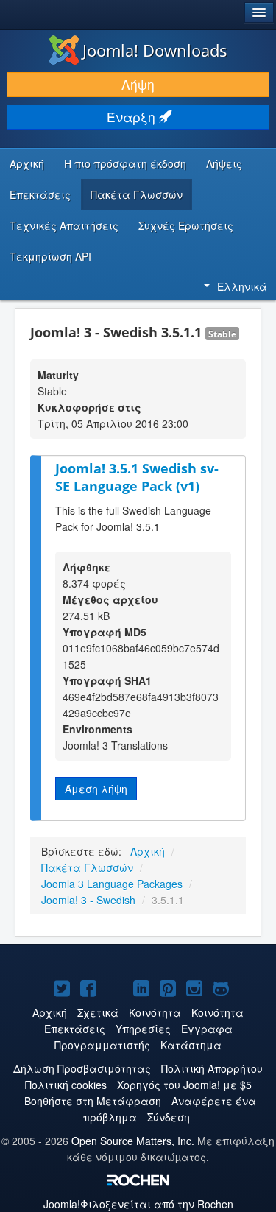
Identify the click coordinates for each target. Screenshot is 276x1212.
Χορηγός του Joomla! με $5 (184, 1084)
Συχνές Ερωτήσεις (185, 225)
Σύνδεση (168, 1117)
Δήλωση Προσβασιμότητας (82, 1068)
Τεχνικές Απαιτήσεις (64, 225)
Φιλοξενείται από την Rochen (138, 1204)
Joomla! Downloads (154, 50)
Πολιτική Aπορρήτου (212, 1068)
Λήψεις (224, 163)
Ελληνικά (242, 286)
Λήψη (138, 84)
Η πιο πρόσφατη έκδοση (125, 163)
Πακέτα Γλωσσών (137, 194)
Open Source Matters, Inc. (132, 1140)
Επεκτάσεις (40, 194)
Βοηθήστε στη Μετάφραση (92, 1100)
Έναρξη (133, 117)
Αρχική (27, 163)
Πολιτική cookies (66, 1084)
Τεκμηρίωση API (50, 256)
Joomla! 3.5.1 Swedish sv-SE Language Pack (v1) (137, 477)
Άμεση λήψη (96, 788)
